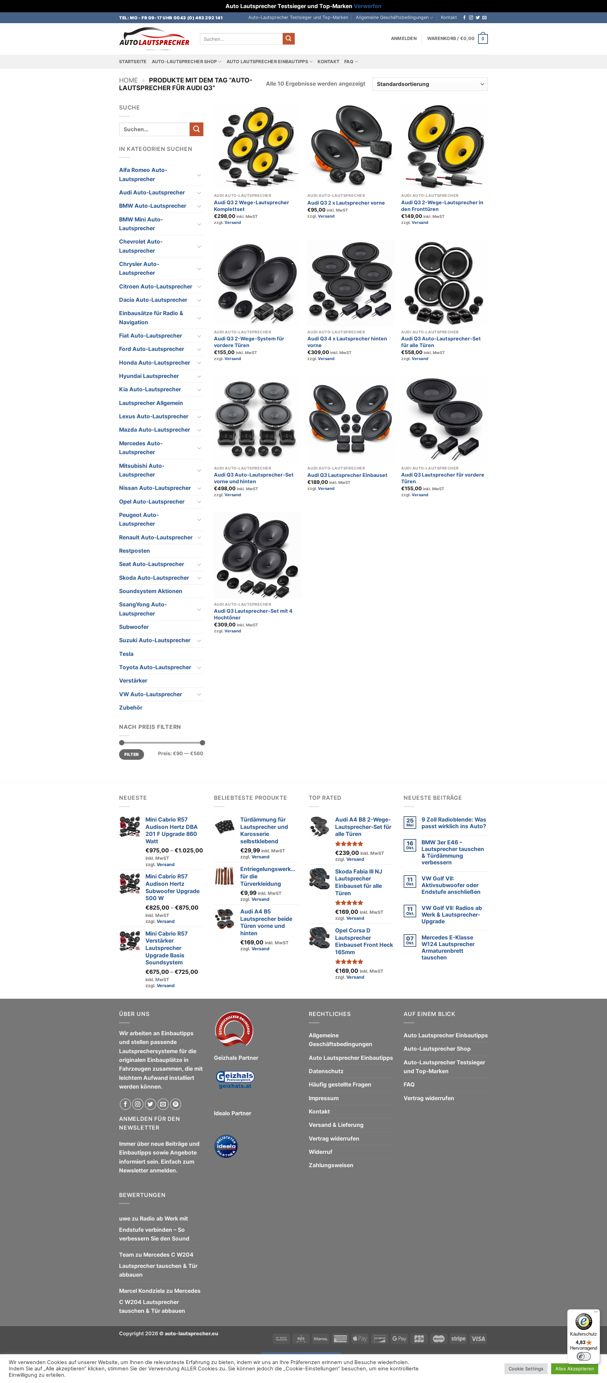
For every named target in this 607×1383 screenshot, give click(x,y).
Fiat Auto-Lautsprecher (150, 335)
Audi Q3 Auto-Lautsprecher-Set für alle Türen (441, 341)
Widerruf (320, 1152)
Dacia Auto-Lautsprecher (153, 300)
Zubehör (130, 707)
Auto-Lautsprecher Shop (184, 61)
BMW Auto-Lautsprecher (152, 205)
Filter (131, 754)
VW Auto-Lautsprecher (150, 694)
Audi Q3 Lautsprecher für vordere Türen (442, 478)
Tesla (126, 654)
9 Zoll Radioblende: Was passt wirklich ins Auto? (454, 823)
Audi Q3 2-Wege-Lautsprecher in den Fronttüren (442, 205)
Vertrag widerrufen (334, 1138)
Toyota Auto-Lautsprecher (155, 667)
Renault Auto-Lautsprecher (155, 537)
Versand (232, 222)
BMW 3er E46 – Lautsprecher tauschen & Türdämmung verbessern (453, 852)
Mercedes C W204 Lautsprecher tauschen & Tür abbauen (158, 1264)
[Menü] (596, 1313)
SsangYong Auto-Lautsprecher (143, 609)
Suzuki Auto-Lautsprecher (154, 640)
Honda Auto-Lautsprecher (154, 362)
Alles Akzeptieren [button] (574, 1368)
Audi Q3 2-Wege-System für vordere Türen (249, 341)
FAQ (348, 61)
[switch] (584, 1356)
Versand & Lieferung (336, 1125)
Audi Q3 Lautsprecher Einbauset (347, 475)
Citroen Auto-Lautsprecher (155, 286)
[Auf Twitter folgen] (478, 17)
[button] (404, 39)
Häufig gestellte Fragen (340, 1084)
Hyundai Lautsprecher (149, 376)
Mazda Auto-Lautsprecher (154, 429)
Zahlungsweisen (331, 1165)
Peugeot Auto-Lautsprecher (139, 519)
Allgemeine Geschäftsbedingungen (392, 17)
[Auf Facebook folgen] (464, 17)
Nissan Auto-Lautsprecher (155, 488)
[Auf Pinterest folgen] (176, 1104)
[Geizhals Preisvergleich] (235, 1085)
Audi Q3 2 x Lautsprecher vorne (346, 203)
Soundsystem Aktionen (150, 591)
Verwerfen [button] (367, 6)
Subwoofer (134, 627)
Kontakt (449, 17)
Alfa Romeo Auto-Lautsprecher (143, 174)
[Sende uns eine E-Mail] (484, 17)
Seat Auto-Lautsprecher (151, 564)
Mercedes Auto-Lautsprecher (141, 448)
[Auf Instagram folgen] (471, 17)
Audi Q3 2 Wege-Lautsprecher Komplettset (251, 205)
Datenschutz (326, 1071)
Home (128, 80)
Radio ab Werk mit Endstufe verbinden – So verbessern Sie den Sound (154, 1228)
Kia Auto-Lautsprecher (150, 389)
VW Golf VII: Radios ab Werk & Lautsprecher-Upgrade (452, 915)
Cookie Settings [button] (526, 1368)
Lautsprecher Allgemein (151, 403)
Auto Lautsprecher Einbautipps (267, 61)
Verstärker (133, 680)
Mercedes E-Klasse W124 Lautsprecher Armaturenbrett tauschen (448, 947)
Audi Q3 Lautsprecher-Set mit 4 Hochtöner (253, 614)
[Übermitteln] (289, 39)
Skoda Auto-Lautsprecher (154, 577)
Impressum (324, 1098)
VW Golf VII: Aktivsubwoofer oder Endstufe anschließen (451, 885)
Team (126, 1254)
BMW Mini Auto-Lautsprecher (141, 224)
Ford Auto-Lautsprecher (151, 349)
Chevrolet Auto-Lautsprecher (141, 246)
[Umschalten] (199, 175)
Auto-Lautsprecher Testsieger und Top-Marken (298, 17)
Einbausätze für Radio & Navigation (151, 317)
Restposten (134, 550)
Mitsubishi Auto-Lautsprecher (141, 470)
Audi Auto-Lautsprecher (152, 192)
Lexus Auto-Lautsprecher (153, 416)
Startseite (133, 61)
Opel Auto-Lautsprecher (151, 501)
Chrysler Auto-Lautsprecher (139, 268)
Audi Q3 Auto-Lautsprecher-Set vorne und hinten (254, 478)
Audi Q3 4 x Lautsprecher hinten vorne (347, 341)
